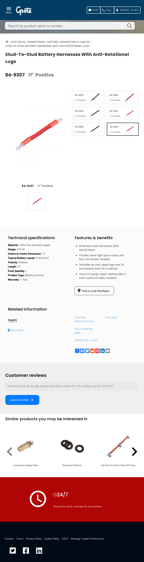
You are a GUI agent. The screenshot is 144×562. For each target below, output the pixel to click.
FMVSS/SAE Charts (86, 340)
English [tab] (12, 320)
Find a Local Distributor (95, 291)
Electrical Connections (28, 42)
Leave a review (22, 400)
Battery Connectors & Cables (68, 42)
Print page (111, 317)
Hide (131, 461)
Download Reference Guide (84, 319)
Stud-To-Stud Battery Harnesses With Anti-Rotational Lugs (47, 46)
